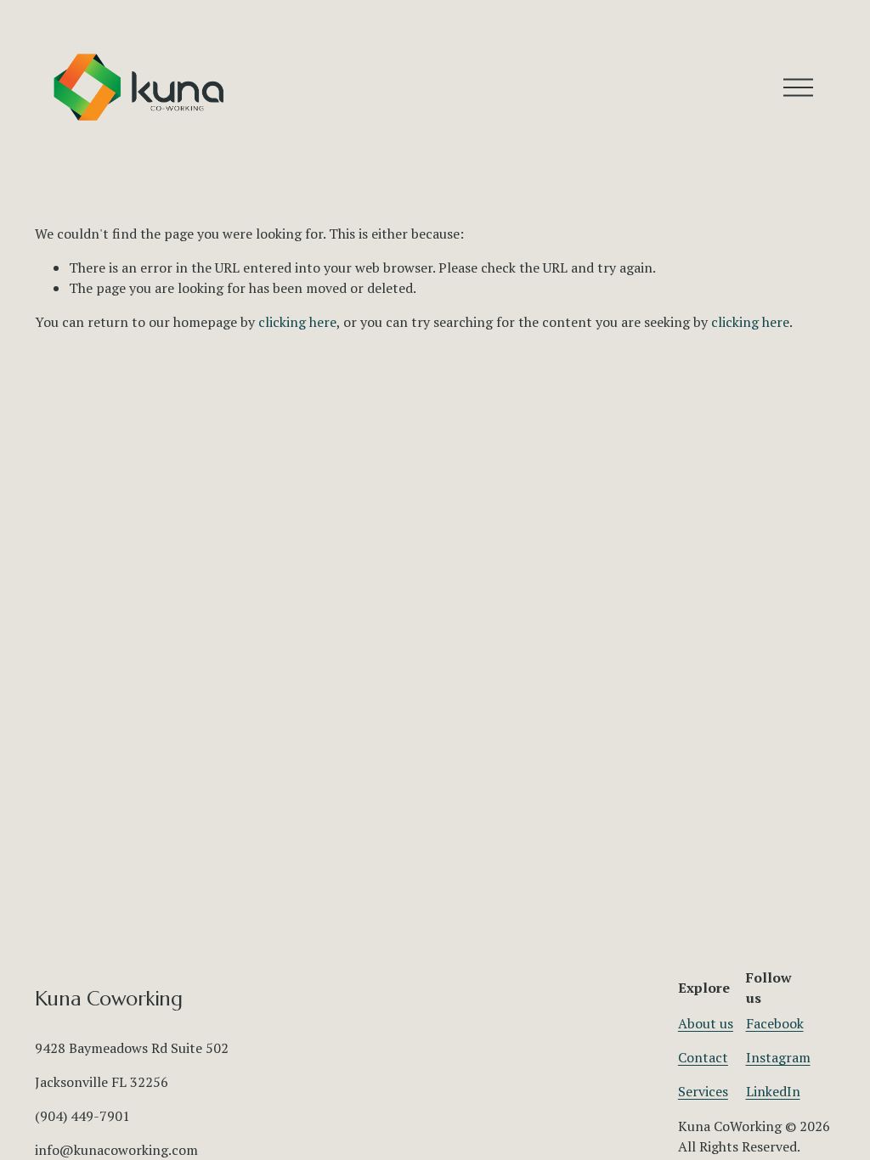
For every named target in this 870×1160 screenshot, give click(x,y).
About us (705, 1023)
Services (703, 1091)
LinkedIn (773, 1091)
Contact (703, 1057)
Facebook (775, 1023)
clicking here (297, 322)
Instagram (778, 1057)
